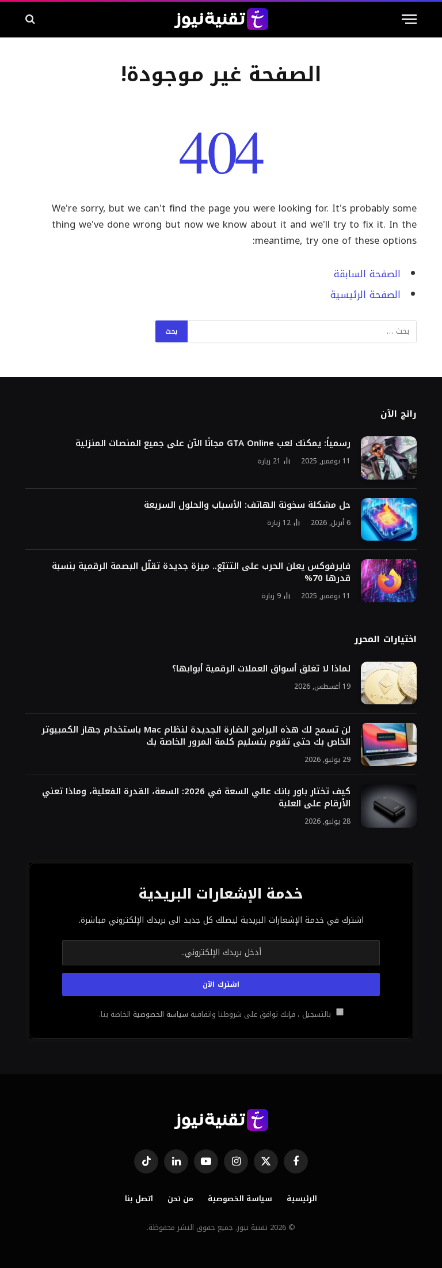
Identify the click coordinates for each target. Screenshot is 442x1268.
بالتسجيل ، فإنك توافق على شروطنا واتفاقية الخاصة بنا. (216, 1014)
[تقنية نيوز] (221, 19)
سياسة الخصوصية (159, 1014)
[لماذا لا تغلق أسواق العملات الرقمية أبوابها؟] (389, 683)
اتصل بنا (139, 1198)
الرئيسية (302, 1198)
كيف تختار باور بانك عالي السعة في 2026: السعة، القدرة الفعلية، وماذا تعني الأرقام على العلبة (196, 798)
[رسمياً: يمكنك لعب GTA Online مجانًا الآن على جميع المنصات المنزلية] (389, 458)
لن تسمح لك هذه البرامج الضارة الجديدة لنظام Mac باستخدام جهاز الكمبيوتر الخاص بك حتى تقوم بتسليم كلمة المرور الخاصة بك (195, 736)
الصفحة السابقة (367, 274)
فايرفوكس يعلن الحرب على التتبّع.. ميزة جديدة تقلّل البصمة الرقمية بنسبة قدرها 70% (201, 572)
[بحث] (31, 19)
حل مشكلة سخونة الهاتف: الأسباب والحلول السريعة (247, 505)
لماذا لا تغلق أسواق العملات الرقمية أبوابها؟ (261, 669)
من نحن (180, 1198)
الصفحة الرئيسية (365, 295)
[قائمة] (409, 19)
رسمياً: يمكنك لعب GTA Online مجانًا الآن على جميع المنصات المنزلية (212, 443)
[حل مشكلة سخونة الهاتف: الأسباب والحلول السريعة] (389, 519)
